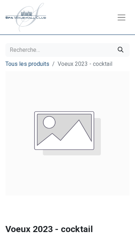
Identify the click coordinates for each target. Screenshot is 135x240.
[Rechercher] (121, 50)
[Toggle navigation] (121, 17)
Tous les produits (27, 63)
